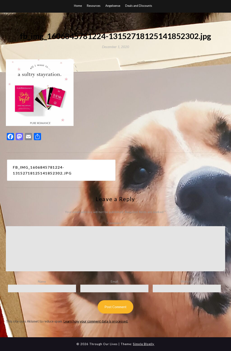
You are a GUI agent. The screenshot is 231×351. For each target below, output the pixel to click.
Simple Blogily (143, 344)
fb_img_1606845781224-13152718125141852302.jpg (42, 170)
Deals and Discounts (138, 5)
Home (78, 5)
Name (42, 281)
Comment (115, 223)
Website (187, 281)
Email (114, 281)
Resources (93, 5)
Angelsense (112, 5)
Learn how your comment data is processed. (95, 321)
